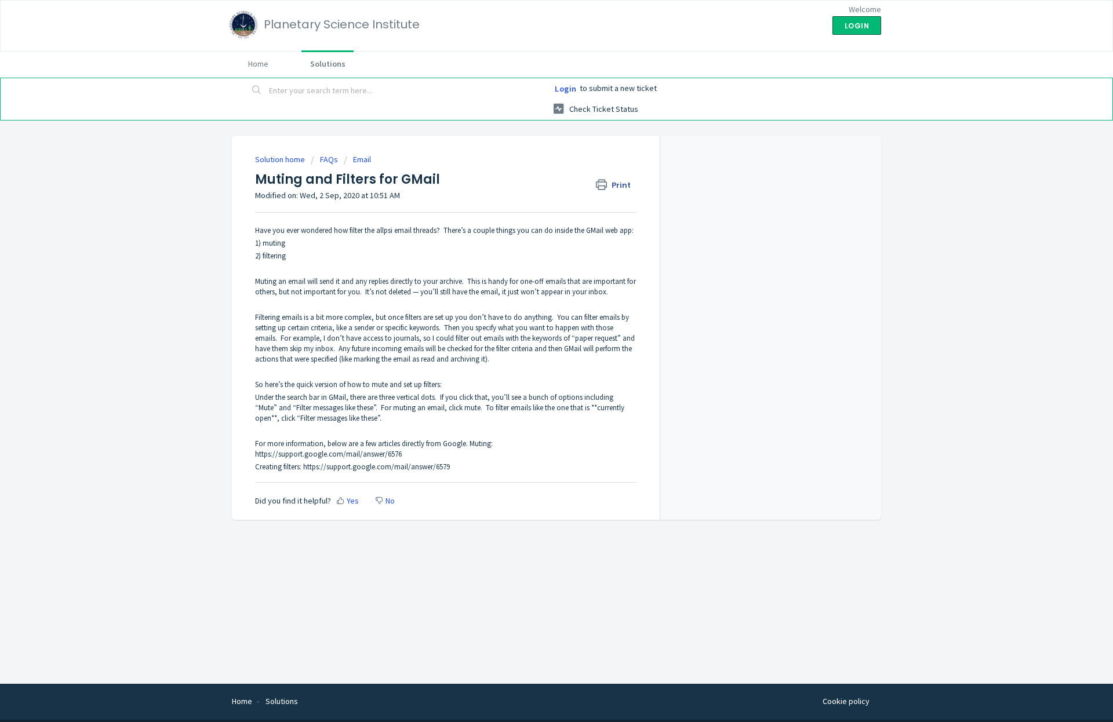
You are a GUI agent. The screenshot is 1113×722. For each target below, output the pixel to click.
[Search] (256, 91)
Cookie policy (846, 701)
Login (566, 88)
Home (258, 64)
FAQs (329, 159)
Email (362, 159)
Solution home (281, 159)
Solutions (327, 64)
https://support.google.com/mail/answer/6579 (376, 467)
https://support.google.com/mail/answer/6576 (328, 454)
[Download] (535, 210)
